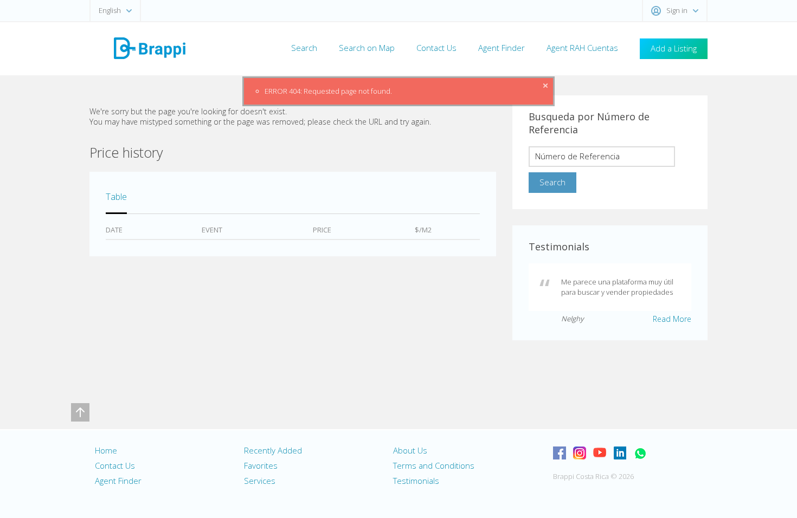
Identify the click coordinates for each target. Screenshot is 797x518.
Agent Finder (501, 47)
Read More (672, 319)
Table (116, 197)
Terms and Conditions (433, 465)
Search (304, 47)
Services (259, 480)
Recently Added (273, 450)
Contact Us (436, 47)
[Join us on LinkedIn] (619, 452)
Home (106, 450)
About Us (410, 450)
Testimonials (416, 480)
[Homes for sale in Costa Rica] (149, 47)
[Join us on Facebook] (559, 452)
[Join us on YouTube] (599, 452)
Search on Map (367, 47)
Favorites (261, 465)
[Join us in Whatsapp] (639, 452)
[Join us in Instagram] (579, 452)
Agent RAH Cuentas (582, 47)
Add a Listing (674, 48)
